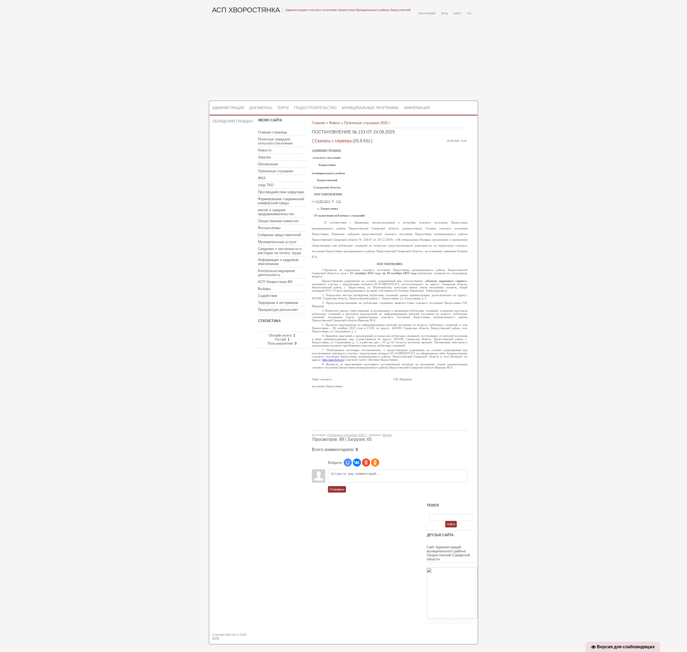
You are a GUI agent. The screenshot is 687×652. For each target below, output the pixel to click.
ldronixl (387, 435)
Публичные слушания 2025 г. (367, 123)
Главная (318, 123)
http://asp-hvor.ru (333, 359)
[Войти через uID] (348, 463)
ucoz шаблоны (457, 636)
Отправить (337, 489)
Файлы (334, 123)
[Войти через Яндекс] (366, 463)
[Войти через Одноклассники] (375, 463)
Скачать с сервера (333, 141)
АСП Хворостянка (246, 10)
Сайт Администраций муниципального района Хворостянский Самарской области (448, 553)
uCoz (215, 637)
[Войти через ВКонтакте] (357, 463)
